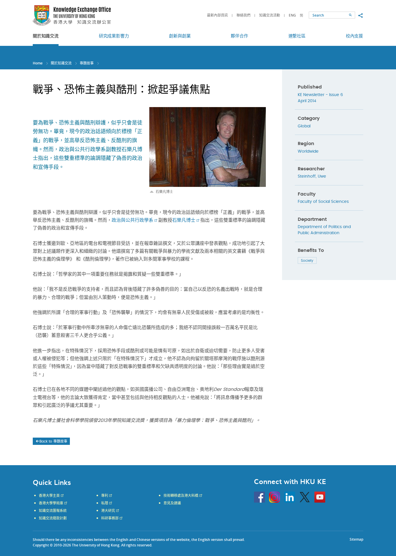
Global (304, 126)
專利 (104, 495)
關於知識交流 (61, 63)
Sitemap (356, 539)
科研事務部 (110, 518)
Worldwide (308, 151)
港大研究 (108, 510)
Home (38, 63)
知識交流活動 (269, 15)
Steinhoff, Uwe (312, 176)
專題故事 (87, 63)
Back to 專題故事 (53, 441)
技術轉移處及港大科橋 (181, 495)
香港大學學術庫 (51, 503)
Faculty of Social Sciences (323, 202)
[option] (207, 150)
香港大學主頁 (49, 495)
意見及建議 (172, 503)
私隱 (104, 503)
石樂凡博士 (183, 220)
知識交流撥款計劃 (53, 518)
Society (307, 260)
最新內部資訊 (217, 15)
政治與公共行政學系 (132, 220)
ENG (292, 15)
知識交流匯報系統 (53, 510)
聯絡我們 (243, 15)
